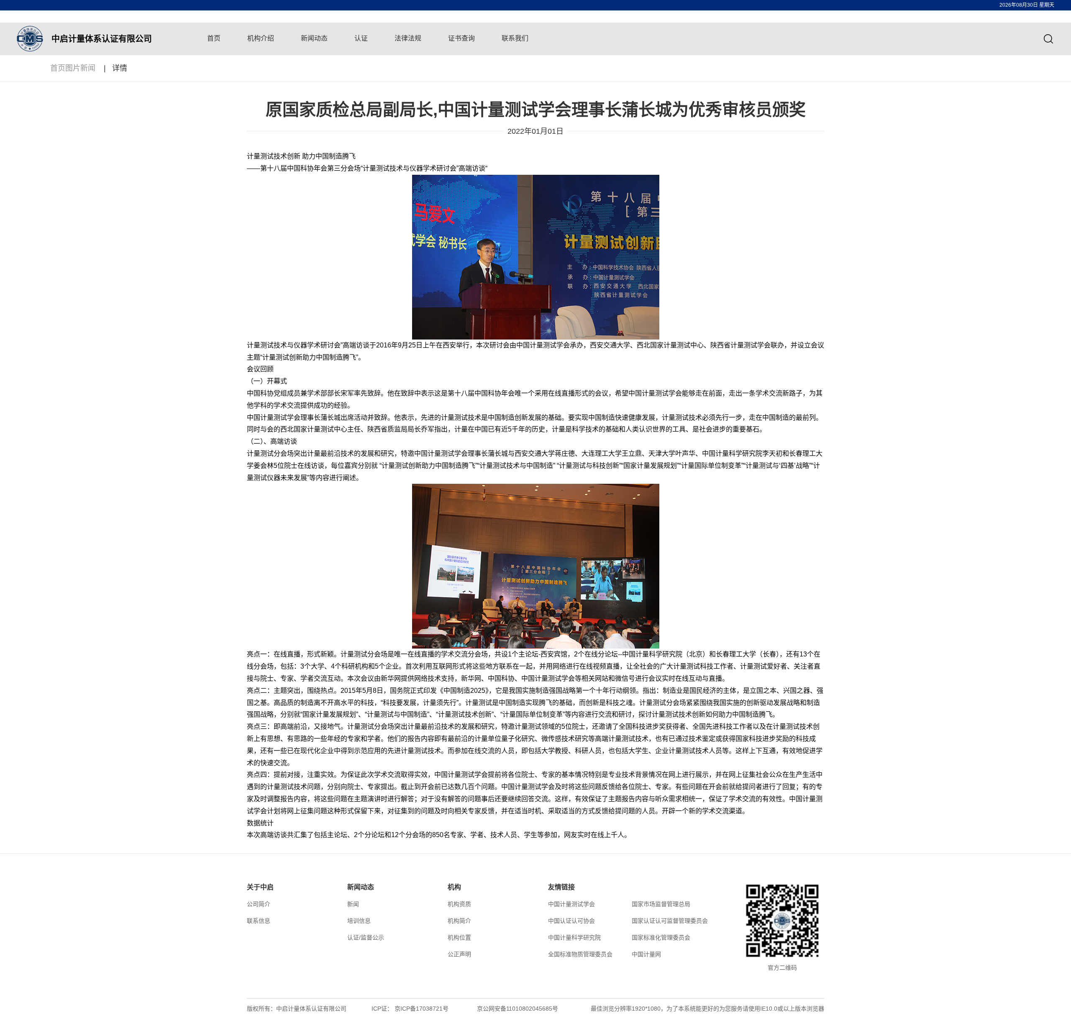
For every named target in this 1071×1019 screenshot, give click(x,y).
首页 (213, 38)
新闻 (353, 904)
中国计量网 (646, 954)
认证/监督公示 (365, 937)
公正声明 (459, 954)
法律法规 (408, 38)
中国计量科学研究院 (574, 937)
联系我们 (515, 38)
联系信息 (258, 920)
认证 (361, 38)
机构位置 (459, 937)
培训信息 (359, 920)
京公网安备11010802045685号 (517, 1008)
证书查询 (461, 38)
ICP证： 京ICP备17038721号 (410, 1008)
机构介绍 (260, 38)
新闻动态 (314, 38)
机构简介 (459, 920)
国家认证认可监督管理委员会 (670, 920)
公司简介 (258, 904)
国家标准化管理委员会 (661, 937)
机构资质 (459, 904)
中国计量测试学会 (571, 904)
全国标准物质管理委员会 (580, 954)
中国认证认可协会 (571, 920)
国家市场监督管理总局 (661, 904)
